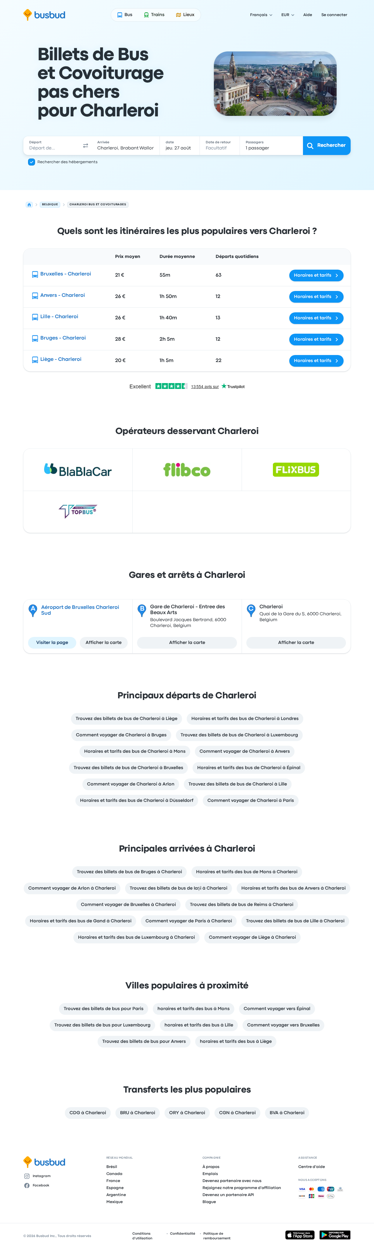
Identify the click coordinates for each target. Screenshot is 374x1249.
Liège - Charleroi (61, 359)
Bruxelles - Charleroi (65, 274)
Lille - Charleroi (59, 317)
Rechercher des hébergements (67, 162)
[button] (86, 146)
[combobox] (51, 145)
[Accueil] (29, 205)
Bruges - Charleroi (63, 338)
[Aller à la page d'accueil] (44, 15)
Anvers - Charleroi (62, 295)
